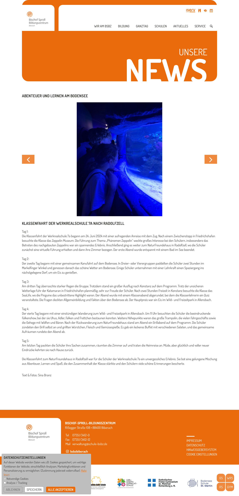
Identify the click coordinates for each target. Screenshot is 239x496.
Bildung (123, 26)
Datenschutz (195, 445)
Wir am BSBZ (103, 26)
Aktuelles (180, 26)
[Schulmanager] (205, 10)
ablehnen (13, 489)
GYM (230, 487)
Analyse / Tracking (17, 482)
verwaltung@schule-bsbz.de (89, 444)
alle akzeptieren (60, 489)
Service (200, 26)
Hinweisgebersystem (201, 450)
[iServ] (191, 10)
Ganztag (142, 26)
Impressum (194, 440)
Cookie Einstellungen (201, 454)
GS (221, 478)
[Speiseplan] (199, 10)
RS (221, 487)
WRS (230, 478)
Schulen (161, 26)
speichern (34, 489)
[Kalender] (211, 10)
